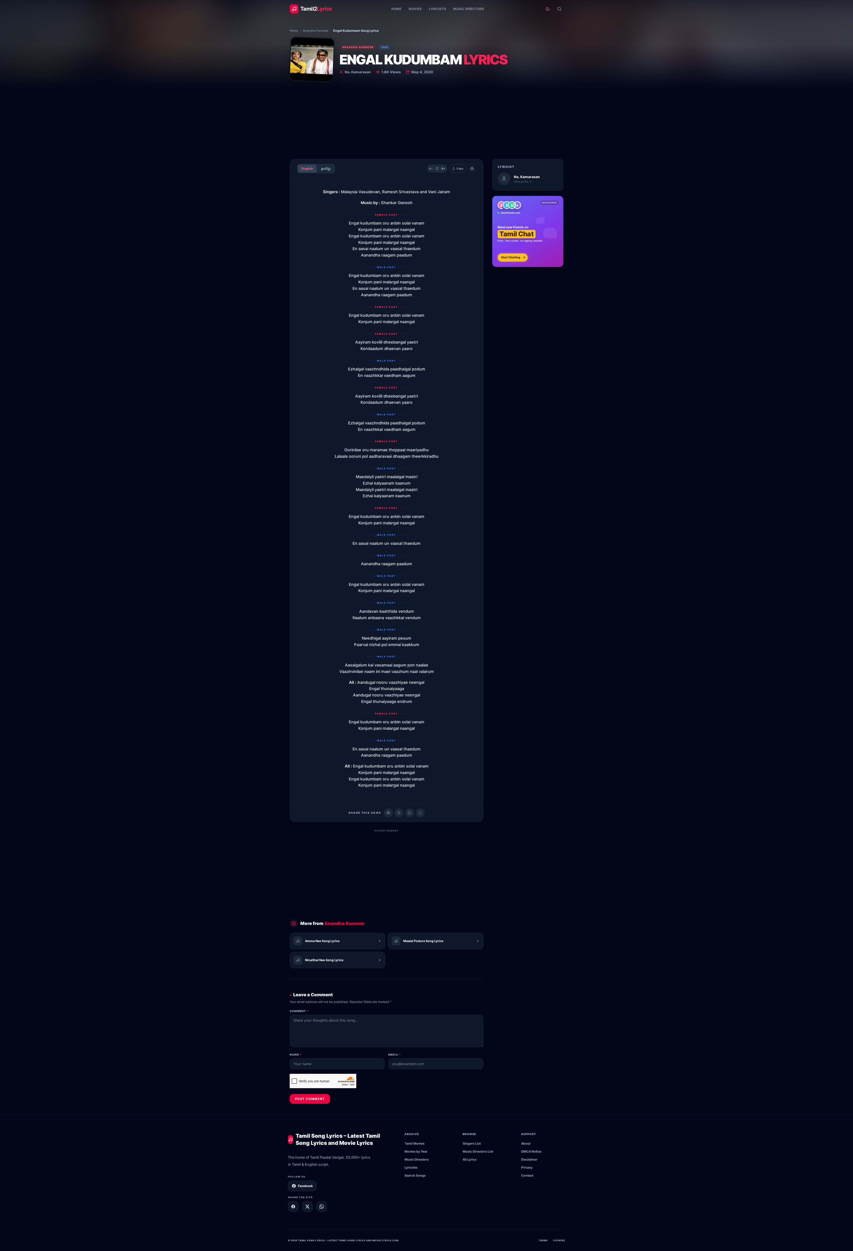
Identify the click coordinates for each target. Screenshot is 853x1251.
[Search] (559, 9)
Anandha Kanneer (316, 30)
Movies (415, 9)
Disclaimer (529, 1159)
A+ (443, 168)
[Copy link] (420, 812)
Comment (299, 1011)
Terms (543, 1240)
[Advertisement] (426, 122)
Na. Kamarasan (358, 72)
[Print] (472, 169)
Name (295, 1054)
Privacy (526, 1167)
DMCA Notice (531, 1151)
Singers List (472, 1143)
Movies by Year (416, 1151)
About (525, 1143)
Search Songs (415, 1175)
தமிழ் (326, 168)
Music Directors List (478, 1151)
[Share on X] (307, 1206)
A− (431, 168)
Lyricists (437, 9)
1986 (384, 47)
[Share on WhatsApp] (409, 812)
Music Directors (468, 9)
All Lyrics (469, 1159)
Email (394, 1054)
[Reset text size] (437, 168)
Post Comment (310, 1099)
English (307, 168)
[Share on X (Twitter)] (399, 812)
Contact (527, 1175)
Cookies (559, 1240)
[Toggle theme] (548, 9)
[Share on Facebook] (388, 812)
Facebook (305, 1186)
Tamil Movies (415, 1143)
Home (396, 9)
